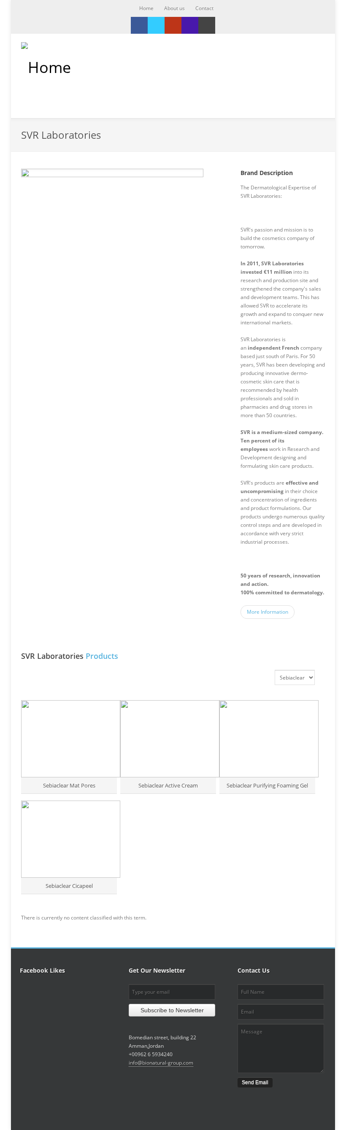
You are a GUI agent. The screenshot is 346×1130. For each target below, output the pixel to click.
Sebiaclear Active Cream (168, 785)
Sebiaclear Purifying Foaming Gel (267, 785)
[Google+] (173, 25)
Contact (204, 8)
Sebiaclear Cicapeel (69, 886)
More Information (267, 611)
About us (174, 8)
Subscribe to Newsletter (172, 1010)
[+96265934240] (189, 25)
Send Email (255, 1082)
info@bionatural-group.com (161, 1062)
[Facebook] (139, 25)
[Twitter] (156, 25)
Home (146, 8)
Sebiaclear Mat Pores (69, 785)
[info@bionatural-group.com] (206, 25)
